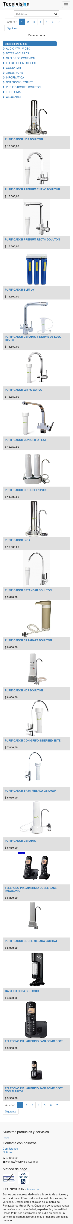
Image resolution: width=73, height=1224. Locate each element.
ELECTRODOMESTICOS (21, 63)
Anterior (11, 22)
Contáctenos (10, 1148)
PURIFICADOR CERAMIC (20, 840)
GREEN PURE (14, 72)
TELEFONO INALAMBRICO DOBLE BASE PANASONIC (31, 889)
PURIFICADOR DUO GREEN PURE (26, 490)
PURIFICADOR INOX (17, 540)
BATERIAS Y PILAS (17, 53)
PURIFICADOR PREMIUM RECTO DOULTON (32, 239)
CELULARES (13, 97)
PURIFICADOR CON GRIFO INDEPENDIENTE (32, 740)
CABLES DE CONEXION (20, 58)
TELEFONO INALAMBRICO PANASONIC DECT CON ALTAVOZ (34, 1089)
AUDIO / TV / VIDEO (18, 48)
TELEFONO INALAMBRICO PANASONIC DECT (34, 1041)
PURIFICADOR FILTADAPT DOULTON (28, 640)
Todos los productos (15, 43)
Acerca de (33, 1189)
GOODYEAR (13, 68)
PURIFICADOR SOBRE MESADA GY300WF (31, 941)
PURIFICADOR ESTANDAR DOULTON (28, 590)
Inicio (6, 1137)
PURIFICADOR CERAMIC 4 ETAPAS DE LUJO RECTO (33, 338)
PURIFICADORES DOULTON (23, 87)
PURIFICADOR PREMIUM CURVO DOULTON (32, 189)
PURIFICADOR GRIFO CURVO (23, 390)
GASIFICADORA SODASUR (22, 991)
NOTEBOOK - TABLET (19, 82)
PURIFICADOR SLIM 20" (20, 289)
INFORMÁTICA (15, 77)
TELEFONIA (13, 92)
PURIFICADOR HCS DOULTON (24, 139)
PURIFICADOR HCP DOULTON (24, 690)
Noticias (7, 1152)
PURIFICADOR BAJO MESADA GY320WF (30, 790)
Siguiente (12, 28)
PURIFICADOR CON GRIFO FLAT (25, 440)
